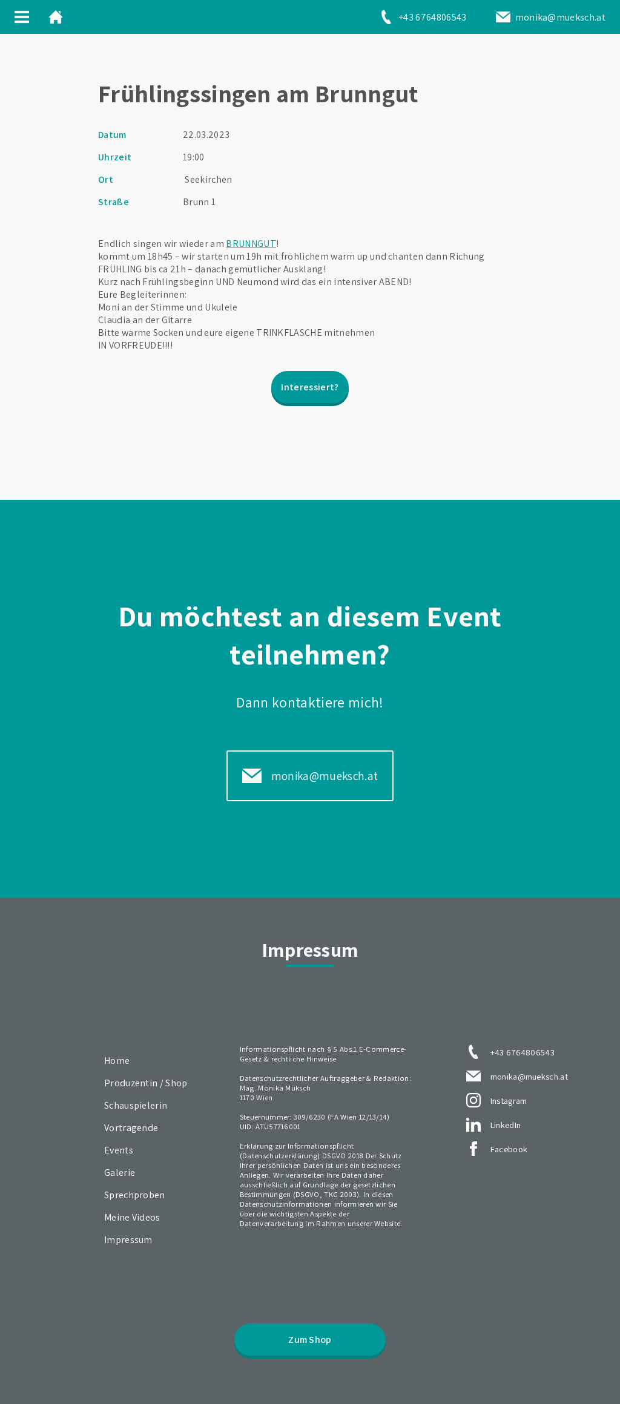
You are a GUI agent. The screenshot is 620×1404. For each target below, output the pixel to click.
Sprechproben (134, 1195)
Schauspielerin (135, 1105)
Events (118, 1150)
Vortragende (131, 1127)
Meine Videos (132, 1217)
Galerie (119, 1172)
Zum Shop (310, 1339)
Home (117, 1060)
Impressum (128, 1239)
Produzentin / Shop (146, 1083)
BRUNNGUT (251, 243)
